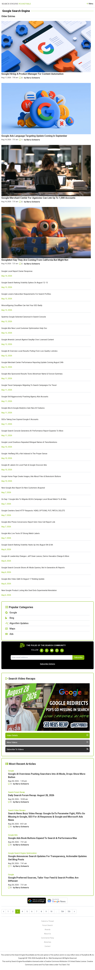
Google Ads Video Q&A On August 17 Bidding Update (22, 579)
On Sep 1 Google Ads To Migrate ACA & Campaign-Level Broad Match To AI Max (33, 499)
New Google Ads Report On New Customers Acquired (23, 488)
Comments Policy (47, 938)
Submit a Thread (47, 921)
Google (11, 771)
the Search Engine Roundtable (23, 955)
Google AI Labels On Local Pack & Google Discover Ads (24, 465)
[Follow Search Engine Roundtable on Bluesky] (52, 650)
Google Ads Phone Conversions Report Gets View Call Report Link (28, 522)
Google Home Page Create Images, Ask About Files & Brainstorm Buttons (31, 476)
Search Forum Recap (16, 792)
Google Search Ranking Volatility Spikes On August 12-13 (24, 282)
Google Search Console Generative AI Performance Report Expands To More (32, 431)
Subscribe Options (47, 664)
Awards (47, 929)
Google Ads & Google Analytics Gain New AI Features (23, 408)
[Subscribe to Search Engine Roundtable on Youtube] (57, 650)
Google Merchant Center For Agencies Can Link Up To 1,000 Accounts (38, 197)
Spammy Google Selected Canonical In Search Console (23, 317)
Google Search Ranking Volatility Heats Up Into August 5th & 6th (27, 545)
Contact (47, 946)
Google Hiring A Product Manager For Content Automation (32, 73)
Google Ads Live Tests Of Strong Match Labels (20, 533)
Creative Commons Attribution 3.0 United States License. (66, 961)
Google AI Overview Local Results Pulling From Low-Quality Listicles (29, 351)
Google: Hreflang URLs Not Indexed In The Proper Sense (24, 453)
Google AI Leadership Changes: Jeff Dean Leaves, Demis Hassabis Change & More (35, 556)
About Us (47, 934)
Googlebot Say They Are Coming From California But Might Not (34, 259)
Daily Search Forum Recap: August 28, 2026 (31, 795)
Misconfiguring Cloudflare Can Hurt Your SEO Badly (21, 305)
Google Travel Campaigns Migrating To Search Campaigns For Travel (29, 385)
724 (62, 911)
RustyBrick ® (40, 958)
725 (69, 911)
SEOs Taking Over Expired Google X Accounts (19, 419)
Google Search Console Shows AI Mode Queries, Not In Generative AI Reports (33, 567)
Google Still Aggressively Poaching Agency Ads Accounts (24, 396)
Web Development (55, 958)
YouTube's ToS (64, 965)
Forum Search (47, 925)
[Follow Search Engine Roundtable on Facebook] (41, 650)
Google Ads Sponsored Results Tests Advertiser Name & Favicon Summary (32, 374)
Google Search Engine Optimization (22, 853)
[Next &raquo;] (74, 911)
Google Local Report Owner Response (16, 271)
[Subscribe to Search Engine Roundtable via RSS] (62, 650)
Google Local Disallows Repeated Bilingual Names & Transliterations (29, 442)
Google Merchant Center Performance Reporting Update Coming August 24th (32, 362)
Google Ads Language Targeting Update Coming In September (34, 135)
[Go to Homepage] (16, 3)
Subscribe (78, 657)
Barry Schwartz (33, 78)
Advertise (47, 942)
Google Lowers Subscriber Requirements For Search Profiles (26, 294)
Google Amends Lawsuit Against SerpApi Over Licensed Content (27, 339)
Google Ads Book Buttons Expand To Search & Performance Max (42, 838)
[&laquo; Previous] (3, 911)
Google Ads (13, 835)
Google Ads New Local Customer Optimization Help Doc (24, 328)
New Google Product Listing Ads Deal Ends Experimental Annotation (29, 590)
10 (51, 911)
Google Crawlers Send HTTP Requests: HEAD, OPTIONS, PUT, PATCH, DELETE (33, 510)
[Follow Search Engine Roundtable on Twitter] (47, 650)
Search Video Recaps (16, 810)
